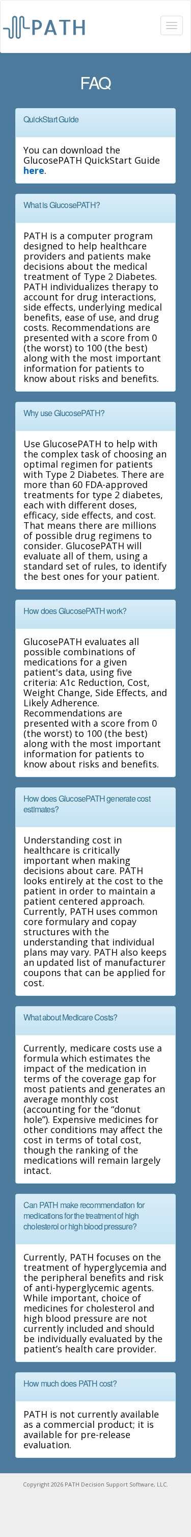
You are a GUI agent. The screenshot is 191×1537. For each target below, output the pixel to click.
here (33, 170)
